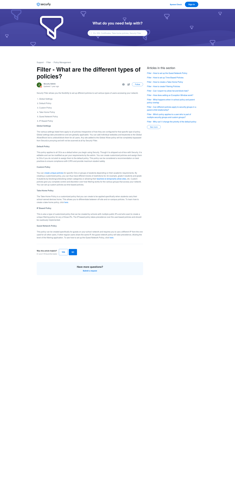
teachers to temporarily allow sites (111, 178)
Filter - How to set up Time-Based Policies (165, 77)
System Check (176, 4)
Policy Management (62, 62)
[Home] (44, 4)
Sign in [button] (191, 4)
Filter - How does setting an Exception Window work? (170, 95)
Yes (63, 252)
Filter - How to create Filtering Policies (163, 86)
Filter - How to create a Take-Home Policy (165, 82)
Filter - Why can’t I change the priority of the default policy (171, 121)
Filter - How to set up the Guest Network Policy (167, 73)
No (73, 252)
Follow (137, 84)
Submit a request (90, 270)
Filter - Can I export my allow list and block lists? (168, 90)
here (66, 202)
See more (154, 127)
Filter (48, 62)
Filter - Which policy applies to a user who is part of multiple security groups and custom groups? (169, 116)
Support (40, 62)
